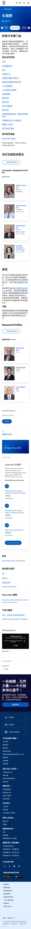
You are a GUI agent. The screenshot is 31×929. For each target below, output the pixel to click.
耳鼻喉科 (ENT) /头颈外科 (11, 120)
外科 (4, 70)
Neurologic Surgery (9, 138)
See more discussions (13, 543)
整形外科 (5, 98)
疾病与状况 (7, 9)
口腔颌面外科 (7, 66)
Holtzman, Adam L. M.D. (21, 368)
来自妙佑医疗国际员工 (9, 410)
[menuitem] (15, 28)
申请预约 (7, 421)
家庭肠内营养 (6, 582)
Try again (15, 645)
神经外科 (5, 110)
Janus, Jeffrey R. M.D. (20, 388)
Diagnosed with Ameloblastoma (14, 530)
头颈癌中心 (6, 74)
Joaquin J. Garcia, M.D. (21, 206)
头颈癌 (7, 16)
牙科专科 (5, 102)
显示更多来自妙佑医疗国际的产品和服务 (14, 619)
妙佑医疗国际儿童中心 (10, 78)
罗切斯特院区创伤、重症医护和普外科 (15, 115)
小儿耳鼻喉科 (7, 86)
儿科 (4, 61)
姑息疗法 (5, 578)
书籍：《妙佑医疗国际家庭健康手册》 (13, 615)
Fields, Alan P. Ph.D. (20, 349)
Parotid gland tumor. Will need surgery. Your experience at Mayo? (14, 511)
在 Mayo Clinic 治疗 (7, 415)
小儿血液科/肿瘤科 (9, 90)
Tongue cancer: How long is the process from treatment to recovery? (15, 492)
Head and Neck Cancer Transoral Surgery (13, 560)
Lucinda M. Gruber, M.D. (19, 247)
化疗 (3, 573)
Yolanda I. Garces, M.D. (21, 186)
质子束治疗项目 (8, 128)
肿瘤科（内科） (8, 124)
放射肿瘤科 (6, 94)
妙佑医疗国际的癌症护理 (11, 82)
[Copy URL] (24, 641)
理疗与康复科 (7, 106)
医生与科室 (15, 27)
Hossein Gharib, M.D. (20, 226)
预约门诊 (8, 21)
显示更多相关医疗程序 (9, 587)
